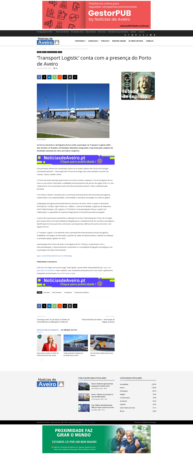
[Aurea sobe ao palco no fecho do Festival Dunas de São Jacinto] (49, 343)
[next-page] (41, 359)
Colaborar (133, 32)
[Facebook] (128, 35)
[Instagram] (132, 35)
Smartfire (85, 422)
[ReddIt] (59, 77)
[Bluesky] (154, 35)
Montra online (119, 41)
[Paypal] (136, 35)
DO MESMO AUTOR (69, 330)
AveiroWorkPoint (52, 52)
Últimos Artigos (136, 41)
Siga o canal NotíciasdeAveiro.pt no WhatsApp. (54, 256)
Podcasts (105, 41)
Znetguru (92, 422)
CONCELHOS (93, 41)
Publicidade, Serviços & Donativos (118, 32)
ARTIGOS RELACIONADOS (48, 330)
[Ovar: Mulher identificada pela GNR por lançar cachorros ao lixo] (84, 408)
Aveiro (44, 49)
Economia (47, 292)
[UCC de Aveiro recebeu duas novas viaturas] (102, 343)
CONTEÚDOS (80, 41)
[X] (143, 35)
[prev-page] (38, 359)
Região (39, 52)
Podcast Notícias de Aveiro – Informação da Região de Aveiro (98, 321)
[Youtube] (150, 35)
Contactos (141, 32)
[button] (125, 35)
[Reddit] (139, 35)
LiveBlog (149, 41)
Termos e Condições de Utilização (145, 422)
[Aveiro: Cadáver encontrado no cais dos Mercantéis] (84, 397)
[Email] (65, 77)
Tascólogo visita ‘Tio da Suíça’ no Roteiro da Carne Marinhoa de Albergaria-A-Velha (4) (53, 321)
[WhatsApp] (147, 35)
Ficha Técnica (102, 32)
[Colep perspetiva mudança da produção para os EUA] (76, 343)
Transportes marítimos (81, 292)
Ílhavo (59, 52)
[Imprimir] (70, 77)
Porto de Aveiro (57, 292)
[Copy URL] (75, 77)
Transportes (68, 292)
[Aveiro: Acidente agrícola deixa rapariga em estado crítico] (84, 386)
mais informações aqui (65, 273)
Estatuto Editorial (91, 32)
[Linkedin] (49, 77)
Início (38, 49)
